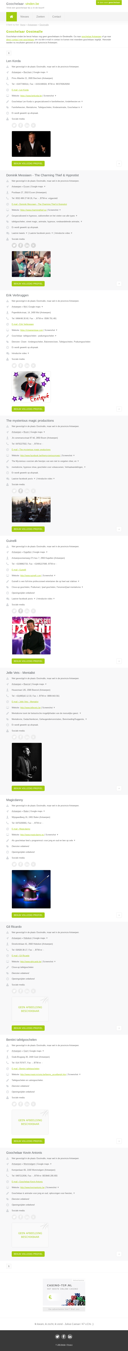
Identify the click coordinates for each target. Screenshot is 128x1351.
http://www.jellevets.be (30, 707)
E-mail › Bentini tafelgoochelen (25, 1068)
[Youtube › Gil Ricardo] (33, 991)
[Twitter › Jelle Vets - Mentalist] (14, 737)
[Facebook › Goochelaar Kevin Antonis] (20, 1217)
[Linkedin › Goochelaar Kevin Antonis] (27, 1217)
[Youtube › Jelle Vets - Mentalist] (33, 737)
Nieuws (24, 16)
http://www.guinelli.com (30, 575)
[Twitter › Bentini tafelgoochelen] (14, 1104)
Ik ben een (109, 2)
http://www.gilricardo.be (30, 961)
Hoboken (28, 938)
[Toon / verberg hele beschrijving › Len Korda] (64, 101)
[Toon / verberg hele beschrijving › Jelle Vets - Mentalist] (64, 713)
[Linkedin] (69, 1336)
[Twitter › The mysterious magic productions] (14, 490)
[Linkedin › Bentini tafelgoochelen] (27, 1104)
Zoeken (40, 16)
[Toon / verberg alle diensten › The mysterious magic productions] (64, 467)
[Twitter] (57, 1336)
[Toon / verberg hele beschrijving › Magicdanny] (64, 840)
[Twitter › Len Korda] (14, 125)
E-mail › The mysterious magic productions (31, 449)
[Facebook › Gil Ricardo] (20, 991)
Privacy (70, 1345)
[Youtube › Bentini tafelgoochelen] (33, 1104)
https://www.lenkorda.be (31, 96)
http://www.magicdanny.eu (32, 835)
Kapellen (27, 552)
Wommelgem (29, 1164)
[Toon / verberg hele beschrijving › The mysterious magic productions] (64, 461)
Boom (26, 432)
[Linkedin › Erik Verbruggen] (27, 365)
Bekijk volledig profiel (28, 163)
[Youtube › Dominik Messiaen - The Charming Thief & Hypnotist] (33, 245)
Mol (25, 307)
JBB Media (61, 1345)
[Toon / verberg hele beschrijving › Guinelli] (64, 581)
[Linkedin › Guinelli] (27, 610)
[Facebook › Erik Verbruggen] (20, 365)
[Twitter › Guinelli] (14, 610)
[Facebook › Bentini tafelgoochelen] (20, 1104)
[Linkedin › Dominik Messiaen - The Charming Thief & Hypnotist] (27, 245)
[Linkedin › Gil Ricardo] (27, 991)
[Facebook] (63, 1336)
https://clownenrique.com (31, 330)
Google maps (40, 72)
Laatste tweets (20, 233)
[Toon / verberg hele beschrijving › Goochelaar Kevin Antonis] (64, 1193)
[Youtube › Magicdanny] (33, 864)
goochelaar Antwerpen (91, 36)
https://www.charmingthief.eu (33, 210)
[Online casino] (66, 1280)
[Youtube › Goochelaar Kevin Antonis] (33, 1217)
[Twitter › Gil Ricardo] (14, 991)
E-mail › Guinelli (19, 570)
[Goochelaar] (11, 16)
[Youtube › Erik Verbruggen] (33, 365)
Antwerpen (16, 72)
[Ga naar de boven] (119, 163)
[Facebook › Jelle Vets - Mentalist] (20, 737)
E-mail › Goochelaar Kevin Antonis (27, 1181)
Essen (26, 186)
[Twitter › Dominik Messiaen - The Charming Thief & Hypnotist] (14, 245)
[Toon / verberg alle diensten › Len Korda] (64, 107)
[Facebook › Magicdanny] (20, 864)
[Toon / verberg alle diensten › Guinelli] (64, 587)
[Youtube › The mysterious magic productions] (33, 490)
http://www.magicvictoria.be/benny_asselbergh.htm (43, 1074)
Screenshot (50, 96)
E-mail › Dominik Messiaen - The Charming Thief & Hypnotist (39, 204)
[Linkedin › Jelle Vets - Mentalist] (27, 737)
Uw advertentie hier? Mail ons (64, 1309)
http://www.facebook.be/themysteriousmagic (40, 455)
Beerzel (27, 684)
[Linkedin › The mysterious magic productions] (27, 490)
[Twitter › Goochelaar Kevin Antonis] (14, 1217)
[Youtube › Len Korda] (33, 125)
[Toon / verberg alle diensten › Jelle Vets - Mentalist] (64, 719)
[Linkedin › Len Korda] (27, 125)
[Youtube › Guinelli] (33, 610)
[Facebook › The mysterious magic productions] (20, 490)
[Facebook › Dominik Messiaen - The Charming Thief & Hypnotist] (20, 245)
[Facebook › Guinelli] (20, 610)
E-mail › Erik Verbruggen (23, 324)
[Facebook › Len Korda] (20, 125)
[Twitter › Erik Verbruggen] (14, 365)
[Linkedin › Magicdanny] (27, 864)
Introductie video (64, 233)
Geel (26, 1051)
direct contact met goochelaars (20, 39)
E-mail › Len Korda (20, 90)
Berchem (28, 72)
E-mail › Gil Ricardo (20, 955)
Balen (26, 811)
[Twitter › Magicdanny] (14, 864)
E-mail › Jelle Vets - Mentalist (25, 702)
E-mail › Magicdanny (21, 829)
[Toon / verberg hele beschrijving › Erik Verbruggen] (64, 335)
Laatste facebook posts (41, 233)
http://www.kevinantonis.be (32, 1187)
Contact (56, 16)
